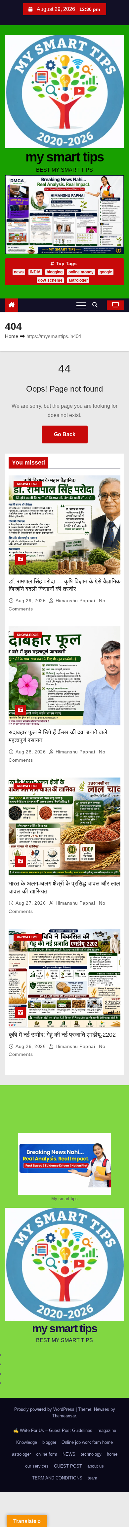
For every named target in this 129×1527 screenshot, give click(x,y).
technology (91, 1454)
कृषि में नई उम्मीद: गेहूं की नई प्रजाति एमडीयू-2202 (62, 1034)
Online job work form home (87, 1442)
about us (95, 1466)
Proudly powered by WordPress (45, 1409)
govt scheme (50, 280)
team (92, 1477)
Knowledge (28, 484)
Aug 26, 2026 (31, 1046)
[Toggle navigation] (81, 305)
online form (46, 1454)
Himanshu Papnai (75, 600)
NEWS (69, 1454)
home (112, 1454)
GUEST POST (68, 1466)
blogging (55, 272)
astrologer (78, 280)
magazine (107, 1430)
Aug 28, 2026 (31, 751)
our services (37, 1466)
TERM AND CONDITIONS (57, 1477)
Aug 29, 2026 (31, 600)
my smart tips (64, 157)
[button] (96, 305)
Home (11, 336)
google (106, 272)
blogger (49, 1442)
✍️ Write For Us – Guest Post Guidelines (52, 1430)
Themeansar (64, 1415)
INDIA (35, 272)
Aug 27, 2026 (31, 903)
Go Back (64, 434)
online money (81, 272)
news (19, 272)
